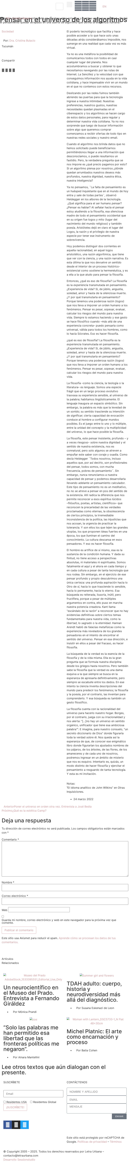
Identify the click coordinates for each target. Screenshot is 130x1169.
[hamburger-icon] (59, 6)
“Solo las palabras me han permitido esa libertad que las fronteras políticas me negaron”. (31, 1038)
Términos (116, 1141)
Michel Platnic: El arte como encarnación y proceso (94, 1036)
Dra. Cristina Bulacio (19, 18)
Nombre (8, 882)
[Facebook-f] (7, 1125)
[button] (69, 4)
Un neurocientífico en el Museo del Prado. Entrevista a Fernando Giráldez (31, 995)
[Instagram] (16, 1125)
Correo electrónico (15, 895)
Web (4, 910)
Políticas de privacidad (92, 1141)
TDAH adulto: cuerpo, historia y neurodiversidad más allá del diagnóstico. (94, 991)
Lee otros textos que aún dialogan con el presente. (54, 1070)
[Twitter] (24, 1125)
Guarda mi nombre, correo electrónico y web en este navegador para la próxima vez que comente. (59, 921)
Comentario (10, 839)
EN (104, 6)
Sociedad (8, 31)
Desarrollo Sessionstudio (19, 1159)
